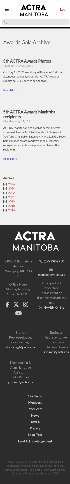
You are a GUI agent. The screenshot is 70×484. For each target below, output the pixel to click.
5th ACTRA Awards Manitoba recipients (29, 114)
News (35, 415)
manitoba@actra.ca (51, 275)
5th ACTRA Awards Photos (27, 61)
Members (35, 402)
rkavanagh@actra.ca (20, 347)
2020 (11, 201)
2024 (11, 188)
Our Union (35, 396)
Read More (10, 90)
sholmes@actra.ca (56, 352)
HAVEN (35, 422)
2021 (11, 197)
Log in (64, 9)
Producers (35, 409)
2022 (11, 192)
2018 (11, 205)
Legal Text (35, 435)
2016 (11, 210)
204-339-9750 (54, 261)
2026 (11, 184)
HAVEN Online (53, 307)
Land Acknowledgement (35, 441)
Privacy (35, 428)
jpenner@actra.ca (20, 382)
